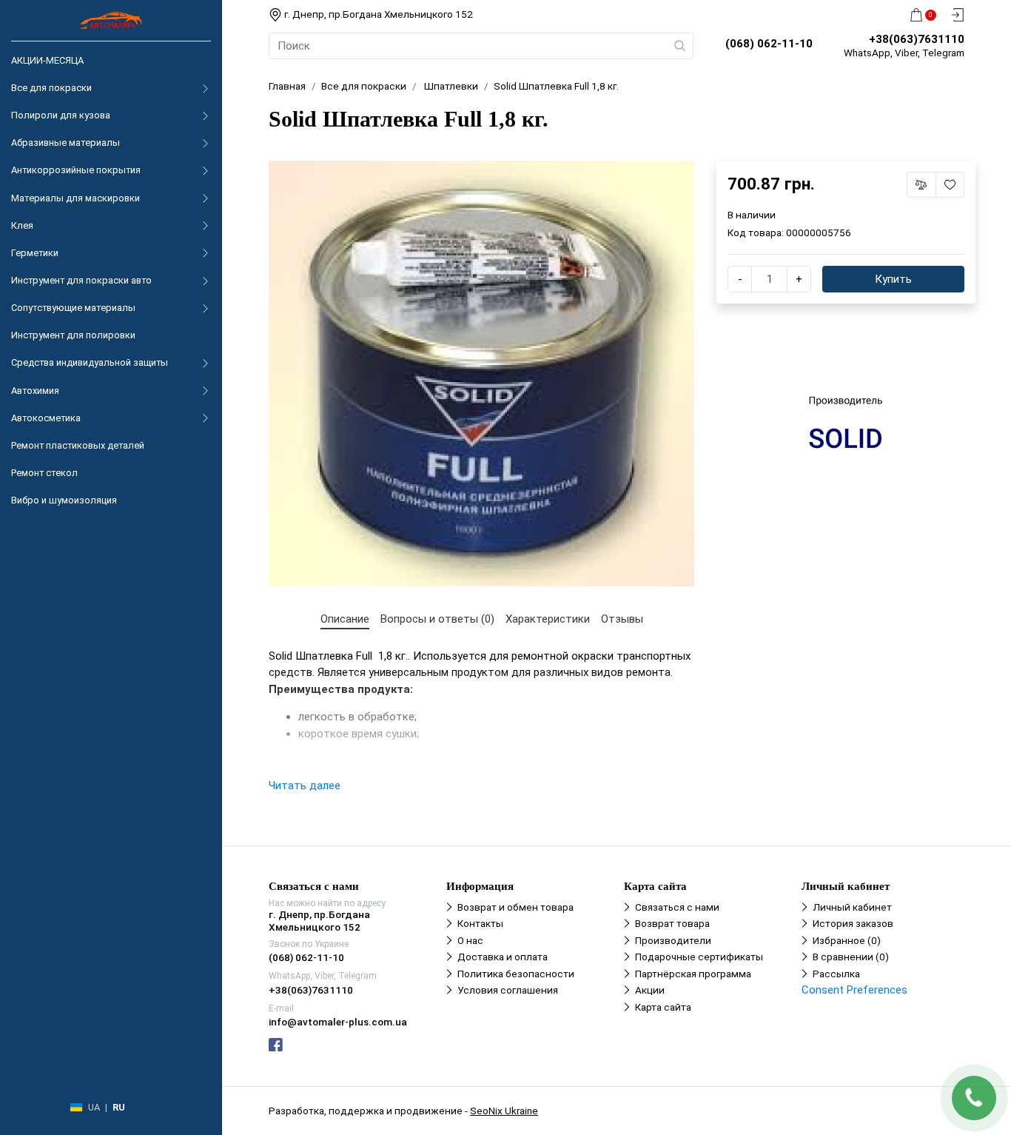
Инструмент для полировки (73, 335)
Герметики (34, 252)
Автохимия (35, 390)
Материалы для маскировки (75, 198)
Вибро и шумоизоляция (64, 500)
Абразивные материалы (65, 142)
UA (94, 1107)
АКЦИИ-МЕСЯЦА (47, 60)
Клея (22, 225)
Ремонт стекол (44, 472)
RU (118, 1107)
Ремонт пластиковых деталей (77, 445)
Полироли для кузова (60, 115)
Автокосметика (46, 417)
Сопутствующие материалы (73, 307)
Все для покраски (51, 87)
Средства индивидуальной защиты (89, 362)
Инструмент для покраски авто (81, 280)
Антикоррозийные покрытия (76, 169)
